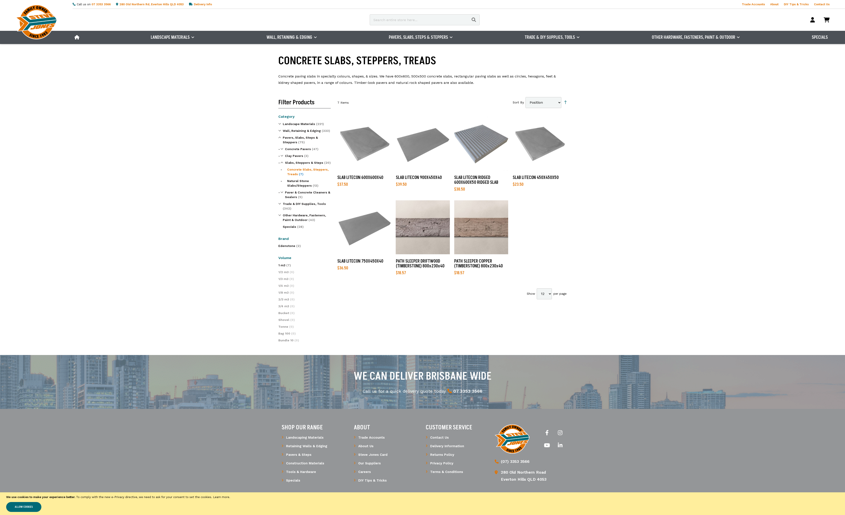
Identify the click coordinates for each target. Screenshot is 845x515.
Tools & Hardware (301, 472)
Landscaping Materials (304, 438)
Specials (293, 480)
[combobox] (425, 19)
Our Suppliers (369, 463)
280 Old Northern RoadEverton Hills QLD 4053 (523, 476)
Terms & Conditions (446, 472)
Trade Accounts (753, 4)
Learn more (221, 497)
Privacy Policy (441, 463)
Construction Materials (305, 463)
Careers (364, 472)
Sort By (518, 102)
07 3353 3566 (101, 4)
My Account (812, 19)
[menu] (451, 37)
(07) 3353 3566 (515, 461)
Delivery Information (447, 446)
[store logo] (512, 439)
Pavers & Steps (298, 455)
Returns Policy (442, 455)
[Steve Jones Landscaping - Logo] (36, 22)
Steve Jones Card (373, 455)
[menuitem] (77, 37)
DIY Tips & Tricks (796, 4)
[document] (422, 503)
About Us (365, 446)
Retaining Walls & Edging (306, 446)
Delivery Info (203, 4)
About (774, 4)
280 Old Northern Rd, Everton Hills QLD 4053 (151, 4)
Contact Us (822, 4)
